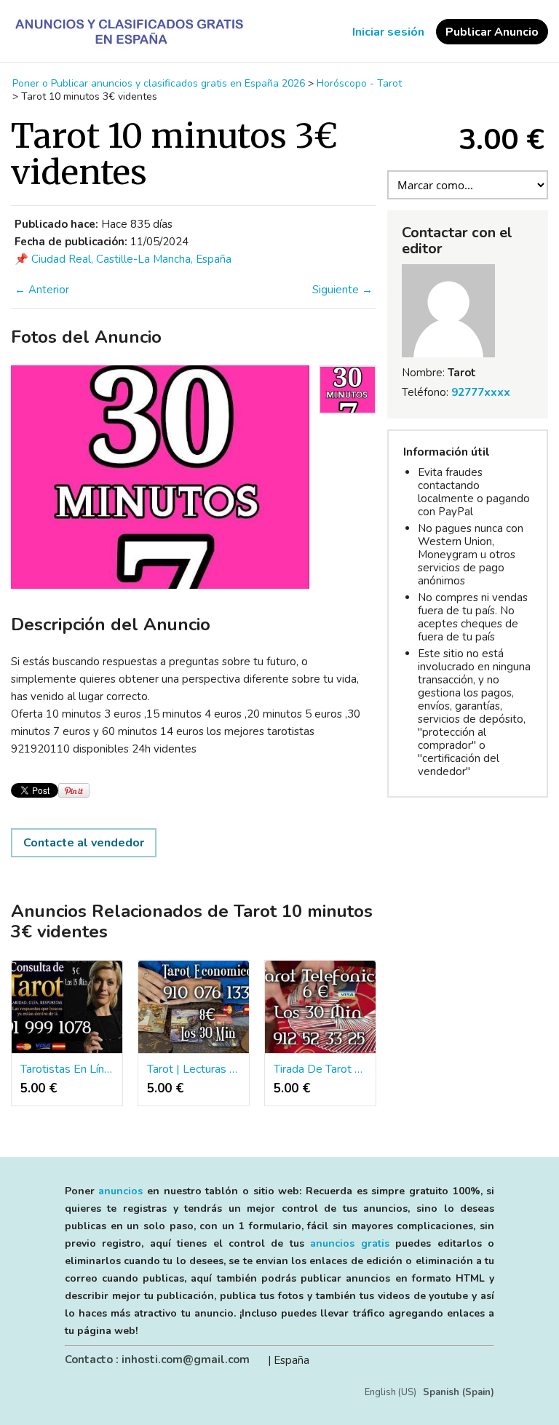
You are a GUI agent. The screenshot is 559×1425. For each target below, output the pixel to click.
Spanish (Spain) (458, 1392)
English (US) (390, 1392)
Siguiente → (342, 289)
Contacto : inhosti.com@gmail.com (157, 1359)
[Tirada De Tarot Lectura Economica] (320, 1007)
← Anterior (42, 289)
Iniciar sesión (388, 32)
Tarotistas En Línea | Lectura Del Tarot (67, 1069)
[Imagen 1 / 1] (160, 477)
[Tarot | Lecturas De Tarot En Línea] (193, 1007)
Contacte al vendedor (83, 843)
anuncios (120, 1191)
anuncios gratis (349, 1243)
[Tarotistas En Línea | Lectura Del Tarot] (67, 1007)
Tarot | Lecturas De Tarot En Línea (193, 1069)
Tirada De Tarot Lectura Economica (320, 1069)
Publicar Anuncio (492, 32)
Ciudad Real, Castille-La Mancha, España (131, 259)
